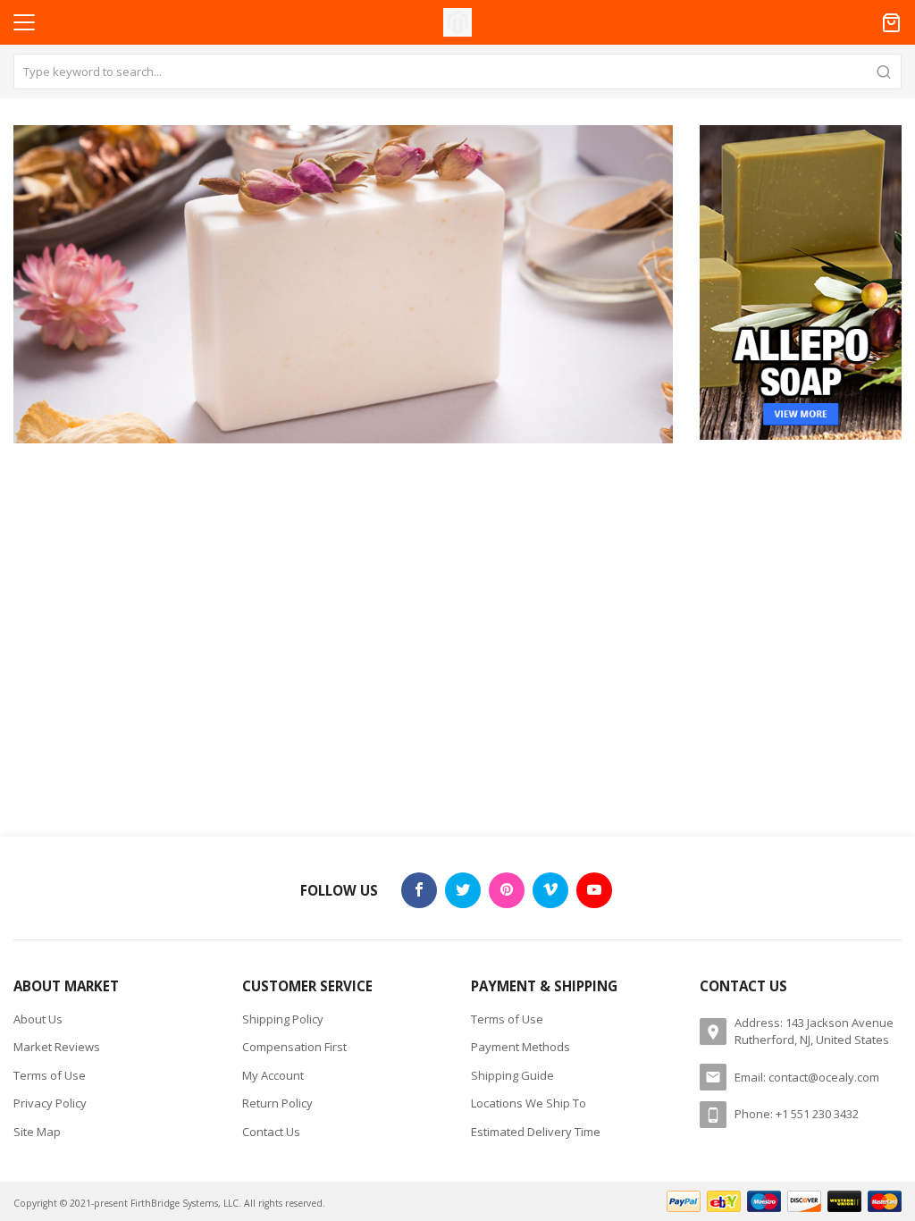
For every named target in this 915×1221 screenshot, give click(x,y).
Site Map (37, 1132)
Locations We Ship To (528, 1103)
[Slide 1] (343, 284)
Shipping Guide (512, 1075)
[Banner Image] (801, 281)
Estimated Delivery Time (535, 1132)
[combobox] (457, 71)
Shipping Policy (282, 1019)
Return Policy (277, 1103)
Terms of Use (49, 1075)
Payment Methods (520, 1047)
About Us (38, 1019)
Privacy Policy (50, 1103)
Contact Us (271, 1132)
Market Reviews (56, 1047)
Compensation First (294, 1047)
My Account (273, 1075)
